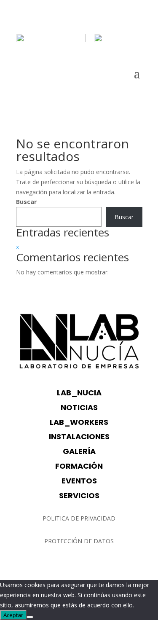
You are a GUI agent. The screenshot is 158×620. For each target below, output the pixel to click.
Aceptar (13, 615)
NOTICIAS (79, 407)
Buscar (26, 202)
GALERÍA (79, 451)
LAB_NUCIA (79, 392)
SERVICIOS (79, 495)
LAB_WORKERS (79, 422)
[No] (30, 617)
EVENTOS (79, 480)
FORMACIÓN (79, 466)
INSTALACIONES (79, 436)
